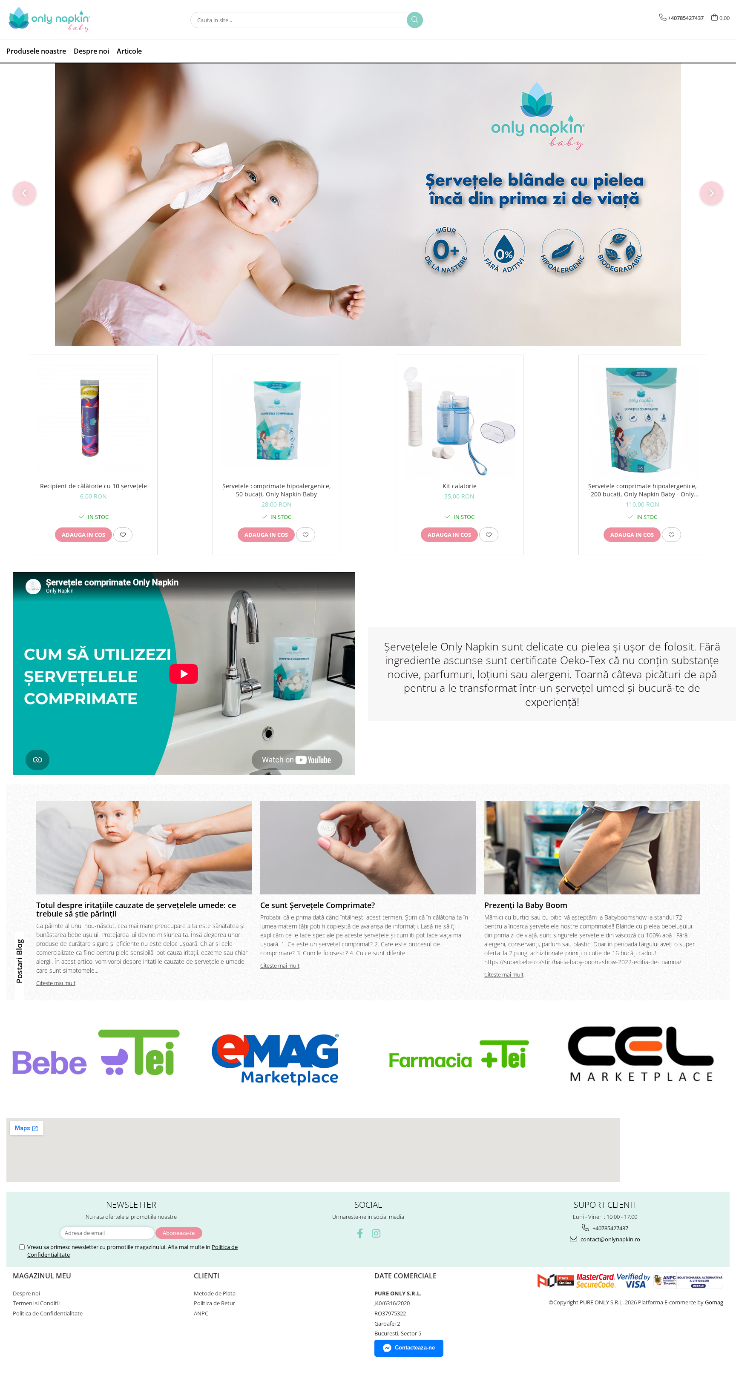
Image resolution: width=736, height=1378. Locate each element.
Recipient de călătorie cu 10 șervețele (93, 486)
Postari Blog (19, 961)
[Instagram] (376, 1233)
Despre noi (91, 51)
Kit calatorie (460, 486)
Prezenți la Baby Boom (525, 905)
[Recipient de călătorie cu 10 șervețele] (94, 421)
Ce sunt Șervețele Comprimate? (317, 905)
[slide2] (368, 204)
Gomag (713, 1302)
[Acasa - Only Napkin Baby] (49, 19)
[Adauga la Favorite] (122, 534)
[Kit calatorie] (459, 421)
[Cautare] (415, 20)
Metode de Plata (215, 1293)
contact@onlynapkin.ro (609, 1239)
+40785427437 (609, 1228)
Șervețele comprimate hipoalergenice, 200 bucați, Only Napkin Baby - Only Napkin (642, 490)
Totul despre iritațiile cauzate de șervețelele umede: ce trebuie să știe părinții (136, 909)
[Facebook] (360, 1233)
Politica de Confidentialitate (48, 1313)
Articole (129, 51)
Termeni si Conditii (36, 1303)
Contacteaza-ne (415, 1347)
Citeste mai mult (55, 983)
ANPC (201, 1313)
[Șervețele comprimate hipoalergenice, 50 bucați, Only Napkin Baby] (276, 421)
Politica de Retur (214, 1303)
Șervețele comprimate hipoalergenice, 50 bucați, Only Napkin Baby (276, 490)
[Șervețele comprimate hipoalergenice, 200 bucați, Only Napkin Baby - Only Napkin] (642, 421)
